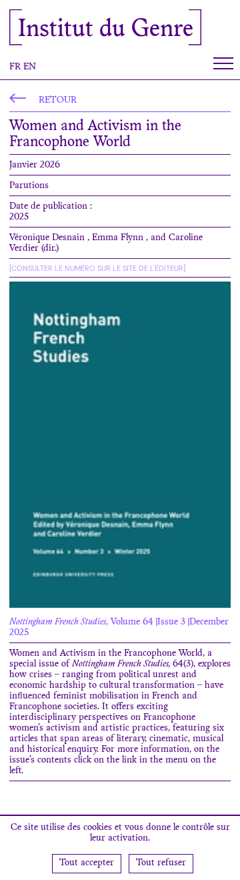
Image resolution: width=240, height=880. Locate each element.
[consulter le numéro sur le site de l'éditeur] (97, 268)
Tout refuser (161, 863)
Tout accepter (86, 863)
